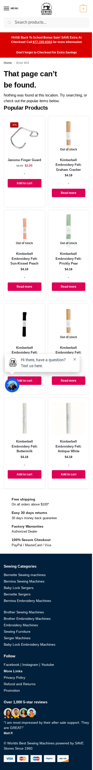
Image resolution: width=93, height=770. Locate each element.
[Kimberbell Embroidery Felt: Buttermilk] (24, 418)
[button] (84, 8)
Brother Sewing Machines (24, 612)
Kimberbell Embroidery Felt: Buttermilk (24, 446)
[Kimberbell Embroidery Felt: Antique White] (69, 418)
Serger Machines (17, 638)
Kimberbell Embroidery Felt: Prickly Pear (68, 258)
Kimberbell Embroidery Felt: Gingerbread (68, 352)
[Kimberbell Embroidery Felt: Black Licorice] (24, 324)
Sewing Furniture (17, 632)
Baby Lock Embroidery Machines (29, 644)
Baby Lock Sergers (18, 588)
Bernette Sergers (17, 594)
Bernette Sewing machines (25, 575)
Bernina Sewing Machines (24, 581)
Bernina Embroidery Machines (27, 601)
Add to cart (24, 183)
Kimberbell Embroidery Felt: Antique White (68, 446)
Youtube (47, 665)
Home (8, 63)
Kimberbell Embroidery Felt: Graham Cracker (68, 165)
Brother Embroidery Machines (27, 619)
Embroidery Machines (21, 625)
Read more (68, 193)
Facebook (11, 665)
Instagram (30, 665)
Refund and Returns (19, 684)
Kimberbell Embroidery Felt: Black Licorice (24, 352)
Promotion (12, 690)
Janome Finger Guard (24, 160)
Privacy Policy (14, 677)
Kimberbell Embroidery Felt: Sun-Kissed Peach (24, 258)
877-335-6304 (42, 42)
